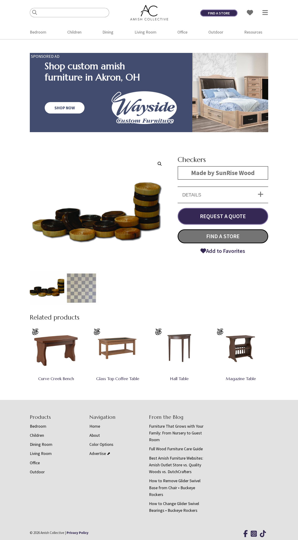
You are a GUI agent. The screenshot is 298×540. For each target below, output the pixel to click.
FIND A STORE (219, 13)
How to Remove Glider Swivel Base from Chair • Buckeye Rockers (174, 487)
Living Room (145, 32)
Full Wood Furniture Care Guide (176, 448)
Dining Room (41, 444)
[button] (160, 164)
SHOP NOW (64, 107)
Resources (253, 32)
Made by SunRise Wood (223, 173)
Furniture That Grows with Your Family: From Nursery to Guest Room (176, 433)
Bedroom (38, 32)
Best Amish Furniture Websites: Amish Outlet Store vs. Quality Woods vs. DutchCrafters (176, 465)
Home (94, 426)
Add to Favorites (225, 251)
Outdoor (215, 32)
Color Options (101, 444)
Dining (107, 32)
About (94, 435)
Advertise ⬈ (99, 453)
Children (74, 32)
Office (182, 32)
